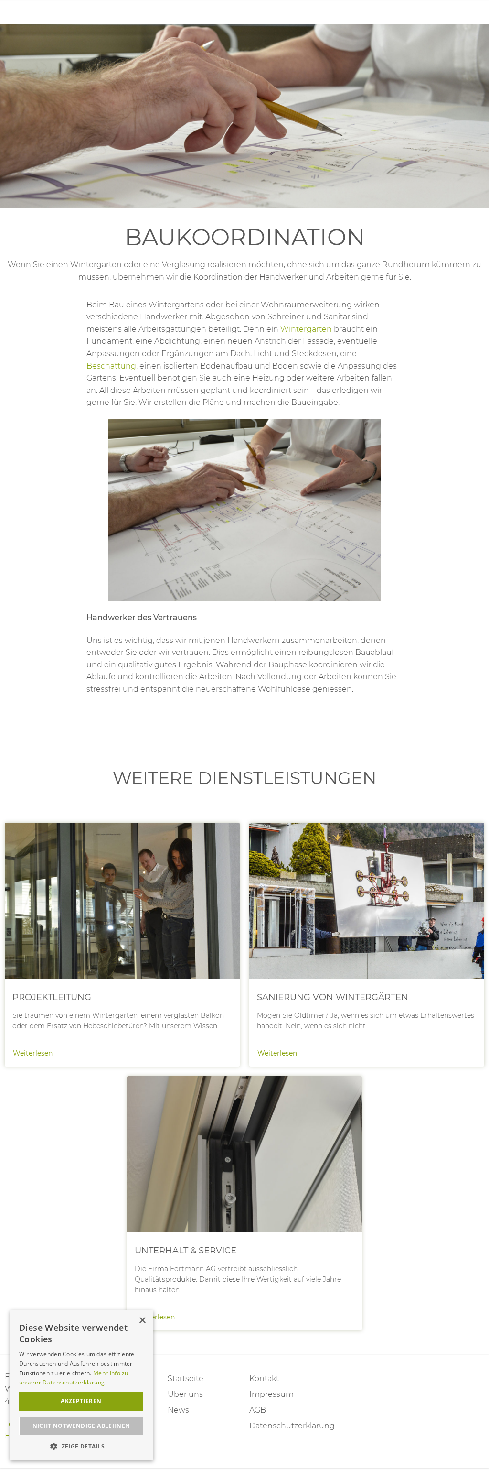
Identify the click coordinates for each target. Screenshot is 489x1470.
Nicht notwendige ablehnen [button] (81, 1426)
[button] (81, 1446)
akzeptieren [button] (81, 1401)
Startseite (185, 1378)
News (178, 1410)
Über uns (185, 1394)
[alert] (81, 1385)
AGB (257, 1410)
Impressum (271, 1394)
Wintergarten (306, 329)
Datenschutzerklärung (285, 1425)
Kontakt (264, 1378)
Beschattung (111, 365)
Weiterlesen (122, 945)
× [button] (142, 1320)
